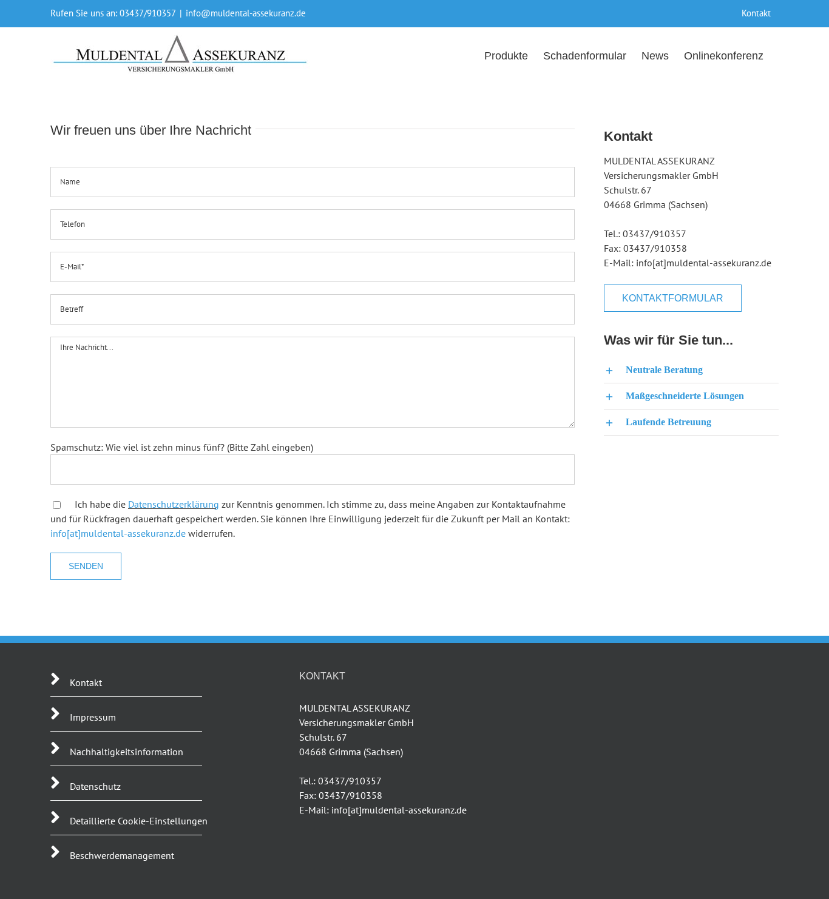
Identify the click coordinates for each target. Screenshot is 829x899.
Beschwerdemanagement (122, 855)
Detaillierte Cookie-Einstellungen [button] (139, 821)
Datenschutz (95, 786)
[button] (691, 370)
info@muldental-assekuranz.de (246, 13)
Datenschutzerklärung (173, 504)
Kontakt (86, 682)
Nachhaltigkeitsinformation (126, 752)
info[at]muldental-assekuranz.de (118, 533)
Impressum (93, 717)
